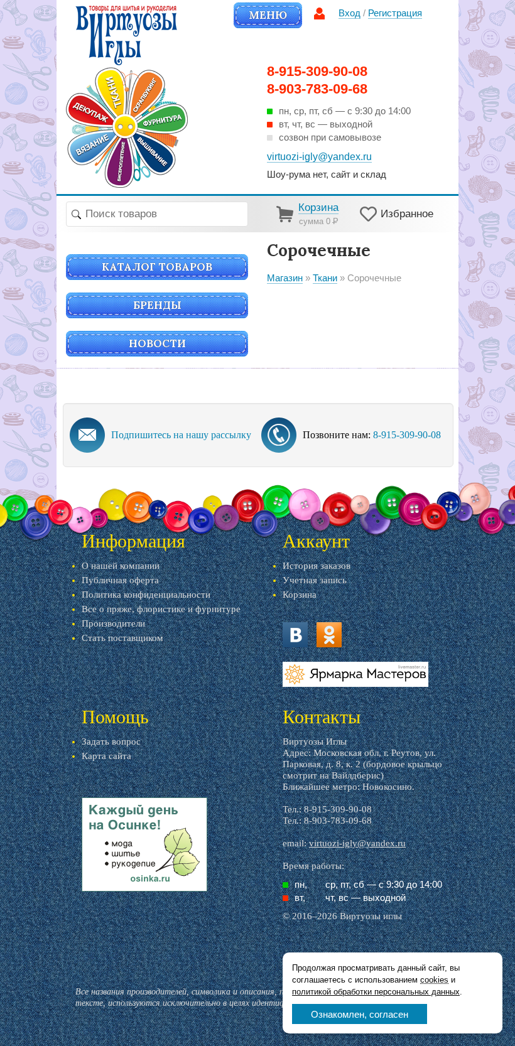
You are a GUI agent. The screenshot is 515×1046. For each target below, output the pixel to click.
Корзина (300, 595)
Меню (268, 15)
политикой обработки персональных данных (376, 991)
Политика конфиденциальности (146, 595)
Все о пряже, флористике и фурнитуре (161, 609)
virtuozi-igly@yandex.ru (357, 843)
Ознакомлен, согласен (359, 1014)
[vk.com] (295, 634)
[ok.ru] (329, 634)
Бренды (157, 305)
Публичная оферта (120, 580)
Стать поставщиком (122, 638)
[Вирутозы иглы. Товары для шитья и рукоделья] (127, 97)
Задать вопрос (111, 741)
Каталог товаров (157, 267)
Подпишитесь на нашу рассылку (181, 434)
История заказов (316, 566)
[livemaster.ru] (355, 674)
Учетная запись (315, 580)
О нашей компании (121, 566)
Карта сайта (106, 756)
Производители (113, 623)
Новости (157, 343)
